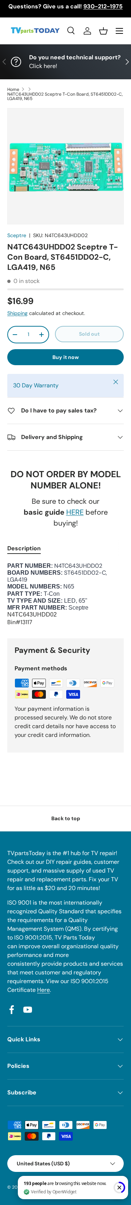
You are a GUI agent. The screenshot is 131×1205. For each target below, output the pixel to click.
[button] (103, 31)
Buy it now (65, 357)
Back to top (65, 818)
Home (13, 89)
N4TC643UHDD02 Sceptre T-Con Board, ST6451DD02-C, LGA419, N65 (65, 96)
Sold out (89, 334)
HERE (75, 512)
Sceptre (16, 235)
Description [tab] (24, 548)
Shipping (17, 313)
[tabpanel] (65, 594)
